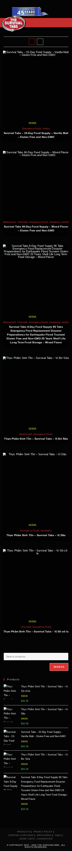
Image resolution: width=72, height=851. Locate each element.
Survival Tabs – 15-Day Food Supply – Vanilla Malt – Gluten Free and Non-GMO (36, 135)
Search (59, 667)
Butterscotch (9, 222)
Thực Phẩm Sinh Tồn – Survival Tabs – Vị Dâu (36, 535)
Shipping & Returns (21, 835)
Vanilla (46, 128)
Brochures (44, 835)
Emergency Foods (31, 128)
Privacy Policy (42, 832)
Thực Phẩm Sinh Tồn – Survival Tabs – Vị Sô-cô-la (36, 631)
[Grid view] (32, 42)
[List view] (40, 42)
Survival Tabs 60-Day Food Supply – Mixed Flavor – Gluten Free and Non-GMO (36, 228)
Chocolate (22, 222)
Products (23, 832)
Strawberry (54, 222)
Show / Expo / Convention (36, 839)
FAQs (58, 835)
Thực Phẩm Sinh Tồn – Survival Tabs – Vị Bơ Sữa (36, 438)
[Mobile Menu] (67, 22)
